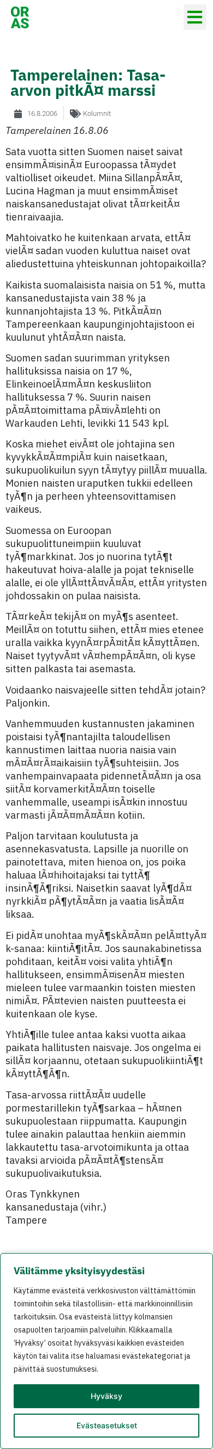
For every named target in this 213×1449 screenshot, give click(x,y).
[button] (195, 17)
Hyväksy (106, 1396)
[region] (106, 1351)
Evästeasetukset (106, 1425)
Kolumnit (97, 113)
